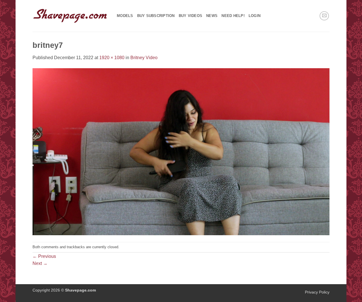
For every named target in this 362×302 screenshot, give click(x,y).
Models (125, 16)
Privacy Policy (317, 292)
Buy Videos (190, 16)
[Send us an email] (324, 16)
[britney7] (181, 151)
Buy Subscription (156, 16)
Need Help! (233, 16)
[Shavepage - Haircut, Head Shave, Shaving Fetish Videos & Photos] (70, 15)
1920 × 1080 (111, 57)
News (211, 16)
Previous (44, 256)
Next (40, 263)
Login (254, 16)
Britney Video (144, 57)
